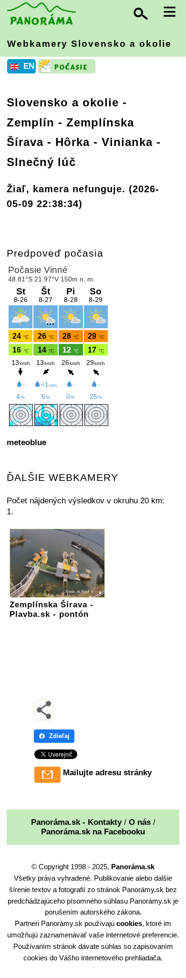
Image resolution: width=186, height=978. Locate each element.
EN (28, 66)
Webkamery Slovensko (89, 44)
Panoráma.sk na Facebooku (93, 831)
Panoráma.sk (133, 867)
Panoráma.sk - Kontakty (76, 822)
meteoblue (26, 442)
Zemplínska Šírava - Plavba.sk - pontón (51, 609)
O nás (140, 822)
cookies (129, 923)
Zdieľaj (59, 735)
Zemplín (30, 122)
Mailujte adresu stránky (107, 772)
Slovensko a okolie (63, 102)
